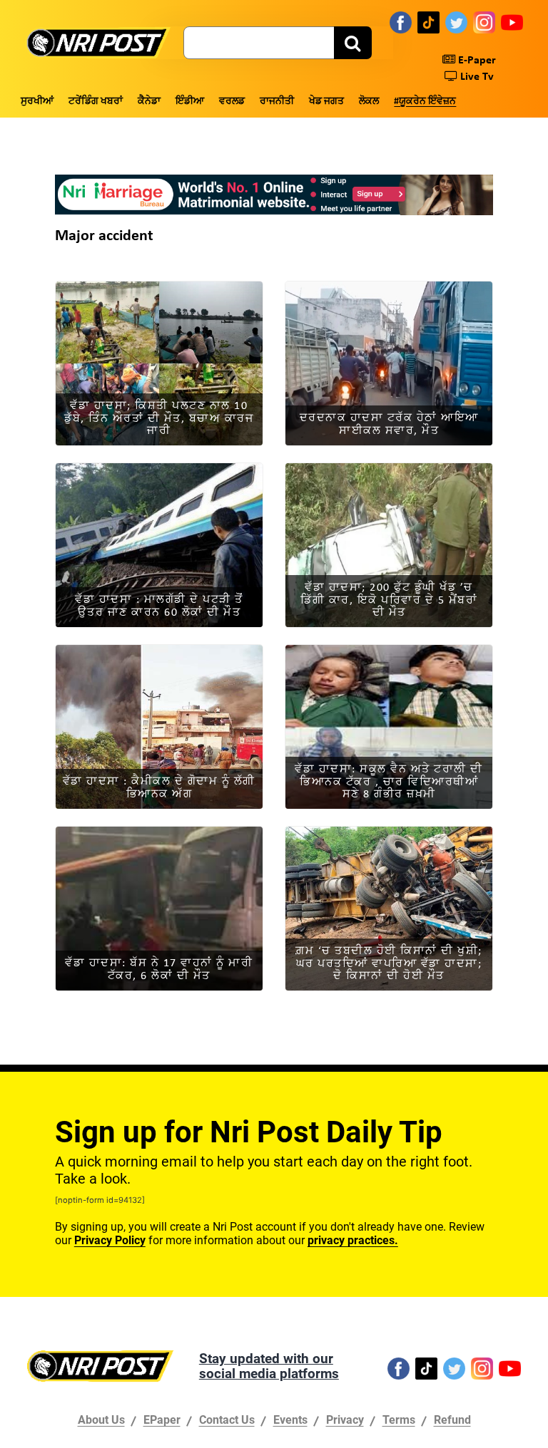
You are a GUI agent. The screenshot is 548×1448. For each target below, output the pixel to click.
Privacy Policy (110, 1240)
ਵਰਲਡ (232, 101)
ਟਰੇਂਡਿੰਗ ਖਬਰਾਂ (95, 101)
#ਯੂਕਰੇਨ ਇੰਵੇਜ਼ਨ (425, 101)
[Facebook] (401, 22)
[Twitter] (456, 22)
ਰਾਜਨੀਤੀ (277, 101)
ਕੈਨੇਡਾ (149, 101)
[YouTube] (512, 22)
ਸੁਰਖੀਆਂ (37, 101)
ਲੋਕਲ (369, 101)
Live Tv (475, 77)
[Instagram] (484, 22)
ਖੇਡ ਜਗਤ (326, 101)
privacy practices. (353, 1240)
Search (353, 42)
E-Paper (475, 60)
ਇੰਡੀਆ (190, 101)
